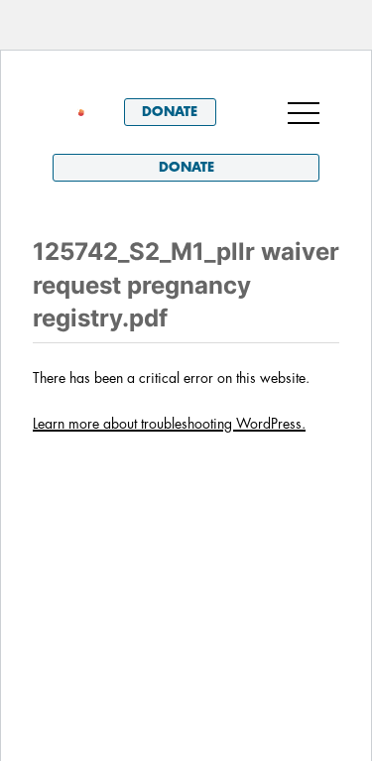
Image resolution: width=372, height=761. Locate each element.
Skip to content (108, 78)
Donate (169, 111)
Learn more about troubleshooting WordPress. (169, 424)
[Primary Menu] (303, 112)
